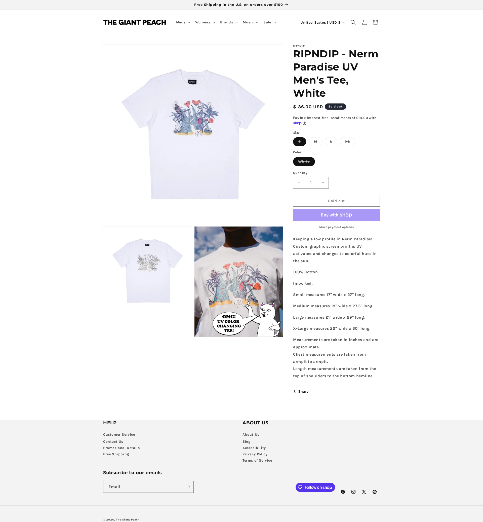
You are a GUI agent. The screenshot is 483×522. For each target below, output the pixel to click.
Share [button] (303, 391)
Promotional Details (121, 448)
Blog (246, 441)
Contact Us (113, 441)
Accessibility (254, 448)
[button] (182, 22)
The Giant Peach (128, 519)
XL (350, 142)
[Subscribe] (187, 487)
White (306, 162)
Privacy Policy (255, 454)
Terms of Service (257, 460)
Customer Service (119, 434)
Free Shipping (116, 454)
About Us (251, 434)
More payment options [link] (336, 227)
